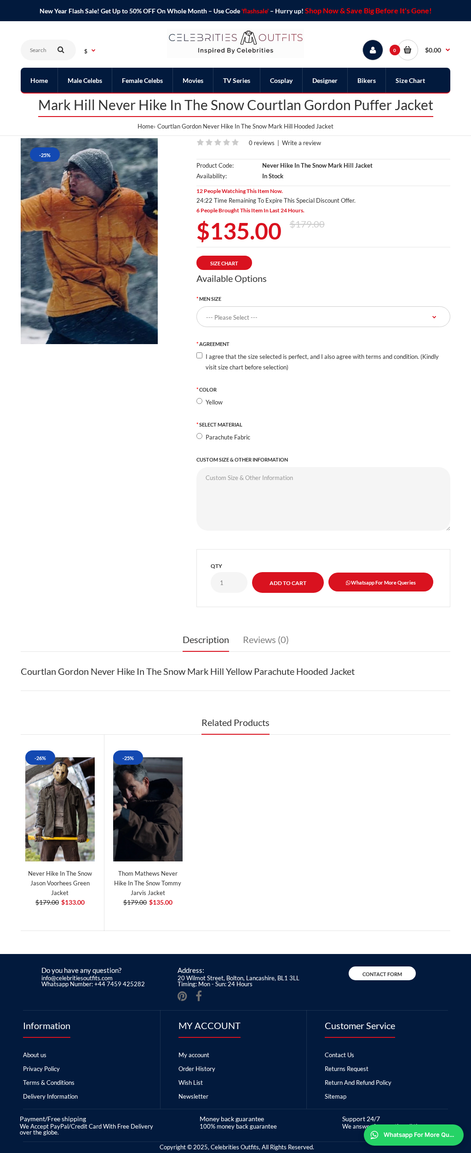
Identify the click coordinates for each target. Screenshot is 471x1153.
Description (206, 639)
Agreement (214, 344)
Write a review (301, 142)
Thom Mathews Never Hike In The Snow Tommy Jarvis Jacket (147, 883)
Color (208, 389)
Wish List (190, 1082)
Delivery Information (50, 1096)
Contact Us (339, 1055)
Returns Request (346, 1068)
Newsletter (193, 1096)
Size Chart (224, 263)
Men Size (210, 299)
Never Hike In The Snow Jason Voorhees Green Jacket (60, 883)
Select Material (220, 424)
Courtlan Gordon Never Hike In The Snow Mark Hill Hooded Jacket (245, 126)
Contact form (382, 974)
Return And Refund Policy (358, 1082)
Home (146, 126)
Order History (196, 1068)
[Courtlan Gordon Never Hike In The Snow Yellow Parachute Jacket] (89, 241)
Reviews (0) (266, 639)
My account (193, 1055)
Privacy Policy (41, 1068)
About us (34, 1055)
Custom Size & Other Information (242, 459)
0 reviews (262, 142)
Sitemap (335, 1096)
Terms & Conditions (49, 1082)
